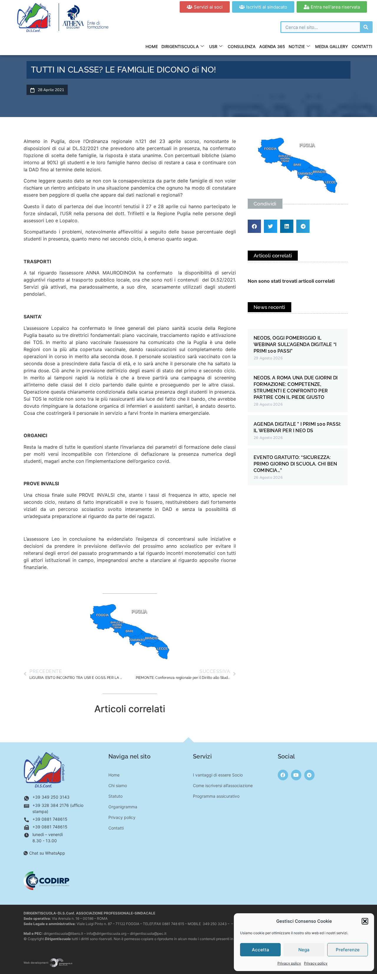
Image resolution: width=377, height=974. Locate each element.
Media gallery (331, 46)
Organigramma (122, 806)
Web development (36, 962)
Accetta (260, 949)
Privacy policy (289, 963)
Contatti (362, 46)
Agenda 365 (272, 46)
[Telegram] (309, 775)
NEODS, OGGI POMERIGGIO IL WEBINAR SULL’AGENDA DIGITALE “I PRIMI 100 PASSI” (295, 344)
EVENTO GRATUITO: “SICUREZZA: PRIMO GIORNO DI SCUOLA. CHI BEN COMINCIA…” (295, 464)
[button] (365, 921)
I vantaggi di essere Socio (218, 774)
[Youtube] (296, 775)
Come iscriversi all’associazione (223, 785)
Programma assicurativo (216, 796)
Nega (304, 949)
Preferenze (348, 949)
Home (151, 46)
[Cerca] (366, 27)
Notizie (297, 46)
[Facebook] (283, 775)
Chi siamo (117, 785)
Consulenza (242, 46)
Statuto (115, 796)
